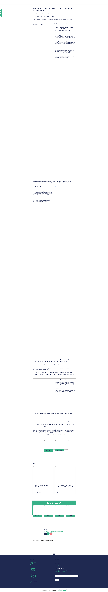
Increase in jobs (36, 540)
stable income (47, 540)
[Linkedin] (1, 13)
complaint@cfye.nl (57, 565)
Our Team (32, 563)
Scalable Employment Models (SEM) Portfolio (37, 578)
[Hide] (0, 18)
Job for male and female (41, 540)
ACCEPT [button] (64, 590)
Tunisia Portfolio (33, 575)
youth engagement (51, 540)
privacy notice (55, 590)
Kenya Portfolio (33, 570)
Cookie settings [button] (60, 590)
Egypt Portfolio (33, 568)
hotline (64, 571)
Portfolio (31, 564)
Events (31, 583)
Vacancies (31, 584)
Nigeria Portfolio (33, 571)
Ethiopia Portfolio (33, 576)
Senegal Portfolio (33, 577)
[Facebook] (1, 10)
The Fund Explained (33, 562)
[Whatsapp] (1, 15)
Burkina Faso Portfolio (34, 581)
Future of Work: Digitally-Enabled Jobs (36, 565)
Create (33, 540)
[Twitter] (1, 11)
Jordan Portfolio (33, 569)
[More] (1, 16)
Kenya (45, 540)
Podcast (31, 582)
